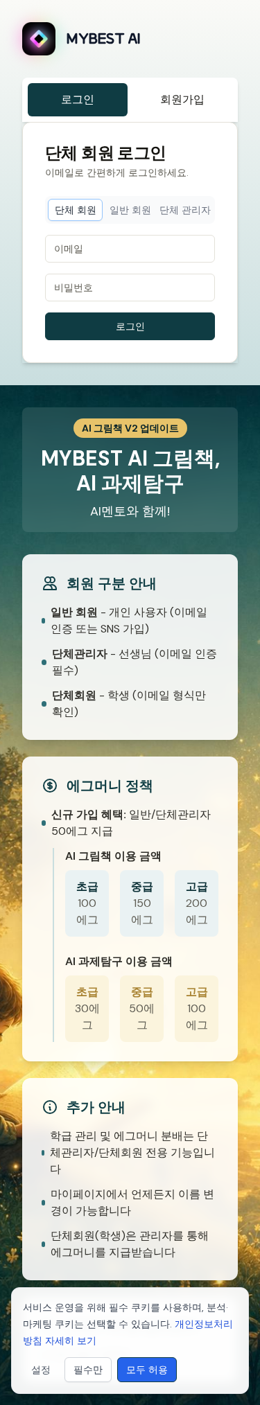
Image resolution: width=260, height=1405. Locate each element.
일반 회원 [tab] (130, 210)
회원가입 (182, 99)
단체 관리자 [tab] (185, 210)
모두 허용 (147, 1369)
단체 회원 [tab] (75, 210)
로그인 (77, 99)
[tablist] (130, 210)
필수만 (88, 1369)
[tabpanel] (130, 287)
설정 (41, 1369)
